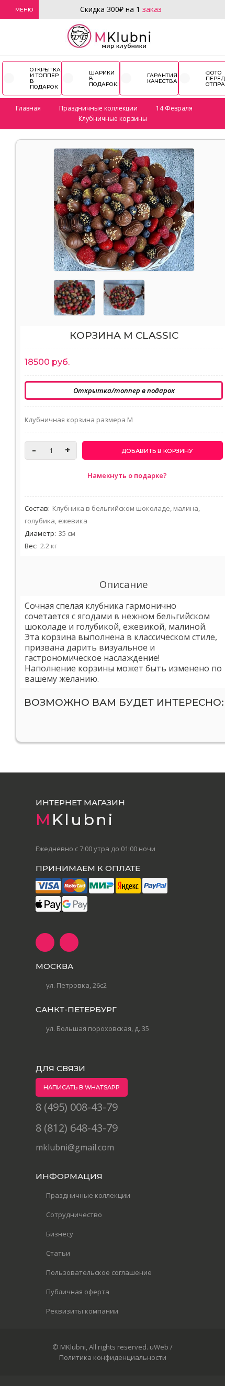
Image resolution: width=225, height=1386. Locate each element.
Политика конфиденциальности (112, 1357)
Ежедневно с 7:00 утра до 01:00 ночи (95, 848)
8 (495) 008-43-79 (77, 1107)
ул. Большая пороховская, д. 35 (97, 1028)
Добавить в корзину (156, 451)
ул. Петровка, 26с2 (76, 985)
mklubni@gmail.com (75, 1147)
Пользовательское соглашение (99, 1272)
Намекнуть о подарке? (126, 475)
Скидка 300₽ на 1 (121, 9)
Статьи (58, 1253)
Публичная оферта (77, 1291)
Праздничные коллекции (88, 1195)
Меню (24, 9)
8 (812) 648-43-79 (77, 1128)
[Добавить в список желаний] (181, 162)
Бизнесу (59, 1233)
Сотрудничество (74, 1214)
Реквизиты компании (82, 1311)
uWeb (159, 1347)
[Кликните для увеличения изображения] (124, 210)
